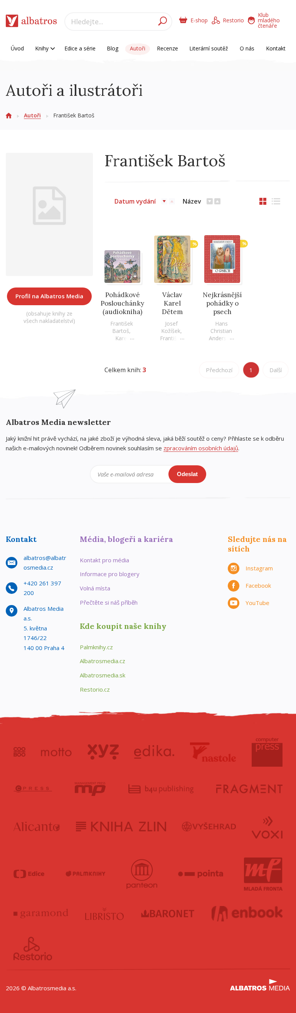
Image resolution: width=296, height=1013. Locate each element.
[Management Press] (90, 789)
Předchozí (219, 370)
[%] (172, 259)
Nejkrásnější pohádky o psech (222, 303)
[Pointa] (200, 874)
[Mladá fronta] (263, 874)
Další (275, 370)
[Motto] (56, 752)
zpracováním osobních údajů (200, 448)
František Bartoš (121, 327)
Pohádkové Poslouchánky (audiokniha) (122, 303)
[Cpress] (33, 789)
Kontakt (276, 48)
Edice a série (80, 48)
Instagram (259, 568)
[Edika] (154, 752)
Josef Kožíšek (170, 327)
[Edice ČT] (29, 874)
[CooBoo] (19, 752)
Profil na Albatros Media (49, 296)
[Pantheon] (142, 874)
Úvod (17, 48)
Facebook (258, 585)
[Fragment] (249, 789)
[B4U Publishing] (161, 789)
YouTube (257, 603)
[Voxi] (267, 827)
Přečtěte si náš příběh (109, 602)
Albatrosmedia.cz (102, 661)
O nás (247, 48)
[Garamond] (41, 913)
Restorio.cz (95, 689)
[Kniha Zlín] (121, 827)
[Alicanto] (37, 827)
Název (192, 201)
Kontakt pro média (104, 560)
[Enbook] (247, 913)
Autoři (137, 48)
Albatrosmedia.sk (102, 675)
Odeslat (187, 474)
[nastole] (213, 752)
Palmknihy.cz (96, 647)
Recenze (167, 48)
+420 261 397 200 (42, 588)
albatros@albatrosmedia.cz (45, 563)
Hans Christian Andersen (220, 331)
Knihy (42, 48)
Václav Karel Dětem (172, 303)
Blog (112, 48)
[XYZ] (103, 752)
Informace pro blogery (110, 574)
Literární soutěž (208, 48)
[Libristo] (104, 913)
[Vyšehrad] (209, 827)
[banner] (31, 22)
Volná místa (95, 588)
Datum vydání (135, 201)
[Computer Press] (267, 752)
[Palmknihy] (85, 874)
